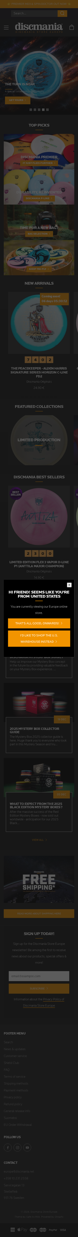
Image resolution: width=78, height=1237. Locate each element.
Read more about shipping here (39, 913)
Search (8, 1042)
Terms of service (14, 1077)
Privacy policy (13, 1097)
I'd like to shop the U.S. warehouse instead (39, 639)
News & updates (15, 1049)
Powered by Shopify (52, 1217)
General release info (17, 1111)
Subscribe (37, 988)
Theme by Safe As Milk (27, 1217)
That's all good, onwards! (37, 623)
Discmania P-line (38, 198)
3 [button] (39, 109)
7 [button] (47, 397)
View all (38, 839)
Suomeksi (10, 1118)
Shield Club (11, 1063)
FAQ (7, 1070)
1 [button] (31, 109)
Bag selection (38, 234)
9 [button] (55, 397)
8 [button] (51, 397)
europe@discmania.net (19, 1171)
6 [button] (43, 397)
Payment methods (16, 1090)
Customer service (15, 1056)
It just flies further (38, 163)
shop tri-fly (37, 269)
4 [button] (43, 109)
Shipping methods (16, 1083)
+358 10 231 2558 (16, 1178)
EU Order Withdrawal (18, 1125)
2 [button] (35, 109)
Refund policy (13, 1104)
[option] (39, 75)
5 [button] (47, 109)
